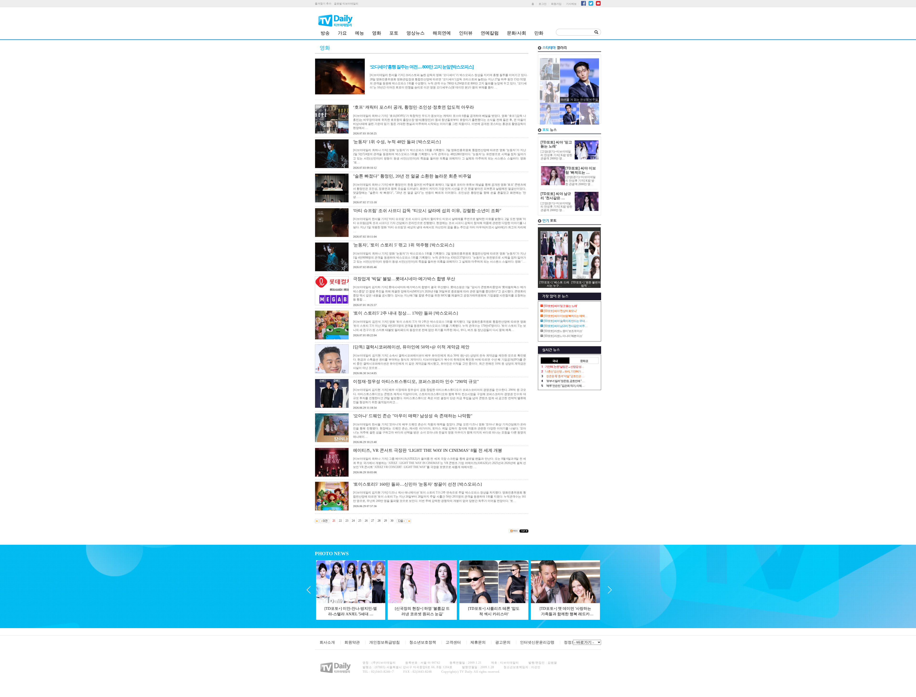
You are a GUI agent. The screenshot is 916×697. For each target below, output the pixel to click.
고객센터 (453, 642)
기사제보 (571, 3)
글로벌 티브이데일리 (346, 3)
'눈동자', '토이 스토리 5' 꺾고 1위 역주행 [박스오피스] (403, 245)
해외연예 (442, 33)
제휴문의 (478, 642)
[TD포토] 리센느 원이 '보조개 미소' (563, 331)
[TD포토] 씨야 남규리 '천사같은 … (556, 196)
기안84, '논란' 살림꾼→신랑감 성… (564, 366)
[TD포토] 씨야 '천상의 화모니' (560, 311)
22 (340, 520)
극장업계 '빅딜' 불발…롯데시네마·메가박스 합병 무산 (404, 278)
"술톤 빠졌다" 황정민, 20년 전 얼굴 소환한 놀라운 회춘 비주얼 (412, 176)
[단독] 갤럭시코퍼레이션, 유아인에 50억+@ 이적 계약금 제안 (411, 347)
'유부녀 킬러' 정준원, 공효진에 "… (565, 381)
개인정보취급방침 (384, 642)
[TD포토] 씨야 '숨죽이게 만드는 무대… (565, 321)
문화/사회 (516, 33)
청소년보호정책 (422, 642)
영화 (376, 33)
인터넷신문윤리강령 (537, 642)
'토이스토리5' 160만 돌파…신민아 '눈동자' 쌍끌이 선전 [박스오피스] (417, 484)
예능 (359, 33)
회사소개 (327, 642)
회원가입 (556, 3)
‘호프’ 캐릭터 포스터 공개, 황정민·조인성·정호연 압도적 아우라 (413, 107)
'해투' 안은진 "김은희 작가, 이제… (565, 385)
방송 (325, 33)
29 (385, 520)
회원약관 (352, 642)
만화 (538, 33)
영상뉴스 (415, 33)
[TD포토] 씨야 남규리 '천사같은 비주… (565, 326)
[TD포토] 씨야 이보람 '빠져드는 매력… (565, 316)
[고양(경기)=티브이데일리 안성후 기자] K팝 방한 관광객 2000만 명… (556, 155)
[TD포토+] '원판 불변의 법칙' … (586, 284)
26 (366, 520)
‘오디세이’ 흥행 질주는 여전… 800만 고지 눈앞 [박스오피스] (421, 66)
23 (346, 520)
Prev (309, 590)
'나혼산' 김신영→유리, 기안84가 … (564, 371)
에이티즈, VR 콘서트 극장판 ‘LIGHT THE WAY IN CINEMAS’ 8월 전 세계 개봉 (427, 450)
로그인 (542, 3)
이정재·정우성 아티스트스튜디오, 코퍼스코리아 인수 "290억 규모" (416, 381)
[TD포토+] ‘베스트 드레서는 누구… (554, 284)
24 (353, 520)
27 (372, 520)
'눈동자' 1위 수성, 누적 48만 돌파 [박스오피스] (397, 141)
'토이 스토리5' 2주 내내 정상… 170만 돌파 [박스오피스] (405, 313)
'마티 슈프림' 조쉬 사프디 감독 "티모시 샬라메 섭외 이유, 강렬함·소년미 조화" (427, 210)
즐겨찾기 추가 (323, 3)
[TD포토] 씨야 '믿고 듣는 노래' (556, 144)
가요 (342, 33)
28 (379, 520)
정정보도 (571, 642)
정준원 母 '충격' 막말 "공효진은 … (565, 376)
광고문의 (502, 642)
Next (610, 590)
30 (391, 520)
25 (359, 520)
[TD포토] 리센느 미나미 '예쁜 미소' (563, 336)
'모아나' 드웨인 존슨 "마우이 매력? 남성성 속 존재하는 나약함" (412, 415)
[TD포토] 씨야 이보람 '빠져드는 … (580, 170)
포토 (393, 33)
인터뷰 (466, 33)
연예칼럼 (490, 33)
